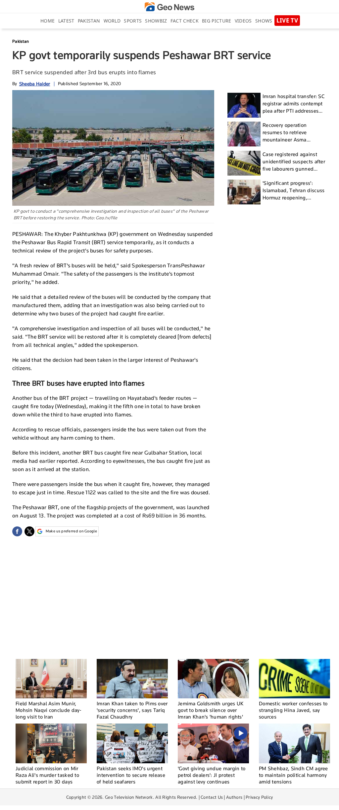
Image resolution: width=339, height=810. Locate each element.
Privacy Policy (259, 797)
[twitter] (29, 531)
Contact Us (212, 797)
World (112, 21)
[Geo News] (169, 6)
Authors (234, 797)
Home (47, 21)
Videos (243, 21)
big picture (216, 21)
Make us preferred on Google (71, 531)
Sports (133, 21)
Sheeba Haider (34, 83)
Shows (263, 21)
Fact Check (184, 21)
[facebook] (17, 531)
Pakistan (89, 21)
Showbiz (156, 21)
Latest (66, 21)
